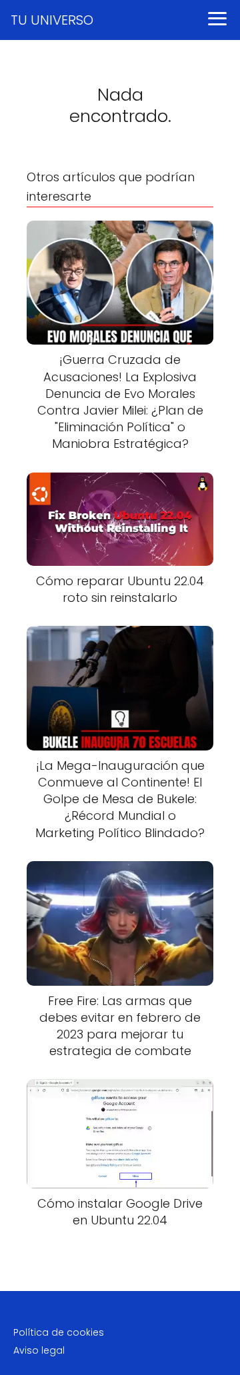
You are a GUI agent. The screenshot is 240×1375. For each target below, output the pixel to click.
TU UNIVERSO (52, 20)
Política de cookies (58, 1332)
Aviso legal (39, 1350)
